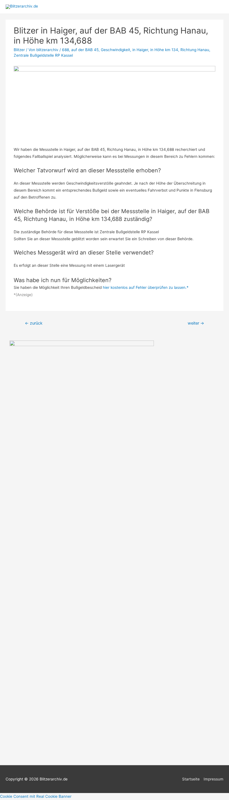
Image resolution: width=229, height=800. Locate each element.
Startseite (191, 779)
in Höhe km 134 (164, 49)
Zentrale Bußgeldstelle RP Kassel (43, 55)
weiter (196, 323)
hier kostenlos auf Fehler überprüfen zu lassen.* (146, 287)
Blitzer (19, 49)
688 (65, 49)
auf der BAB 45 (85, 49)
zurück (33, 323)
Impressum (213, 779)
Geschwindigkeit (115, 49)
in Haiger (140, 49)
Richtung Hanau (194, 49)
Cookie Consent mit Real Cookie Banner (35, 796)
